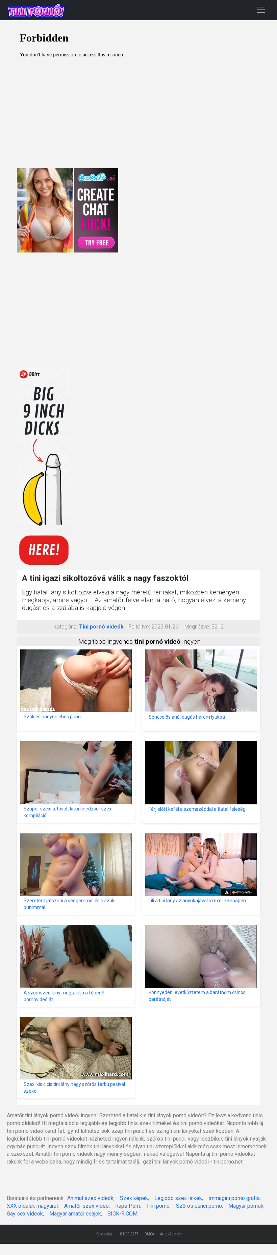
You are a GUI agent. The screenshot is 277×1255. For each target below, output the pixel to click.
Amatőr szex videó (86, 1206)
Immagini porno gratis (234, 1198)
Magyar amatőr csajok (75, 1213)
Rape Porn (127, 1206)
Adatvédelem (171, 1234)
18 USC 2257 (128, 1234)
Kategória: (65, 626)
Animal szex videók (90, 1198)
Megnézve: (197, 626)
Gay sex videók (25, 1213)
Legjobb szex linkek (178, 1198)
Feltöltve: (139, 626)
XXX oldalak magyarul (32, 1206)
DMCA (149, 1234)
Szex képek (134, 1198)
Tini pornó (158, 1206)
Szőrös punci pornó (199, 1206)
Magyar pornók (245, 1206)
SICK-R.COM (122, 1213)
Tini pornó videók (101, 626)
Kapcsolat (104, 1234)
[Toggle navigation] (261, 10)
